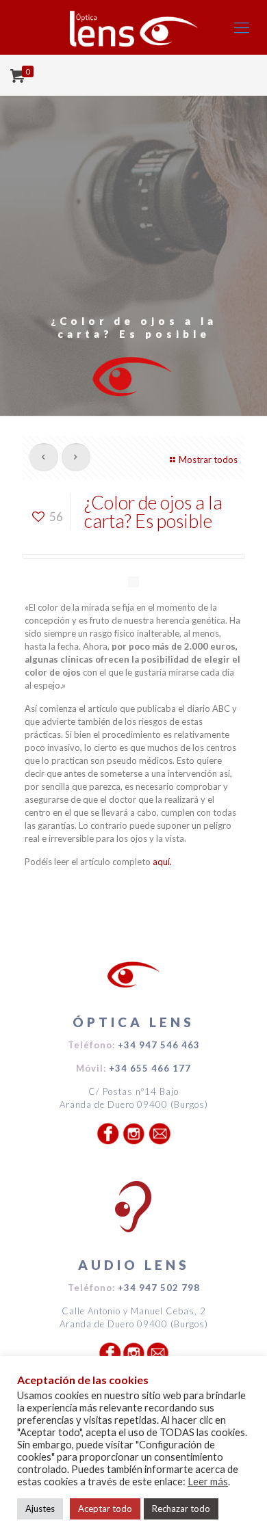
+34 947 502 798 (159, 1287)
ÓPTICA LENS (133, 1022)
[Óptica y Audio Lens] (133, 27)
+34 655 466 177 (150, 1068)
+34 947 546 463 (159, 1044)
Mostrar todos (208, 459)
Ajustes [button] (40, 1508)
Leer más (208, 1481)
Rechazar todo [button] (181, 1508)
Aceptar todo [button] (105, 1508)
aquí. (162, 861)
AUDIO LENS (134, 1265)
